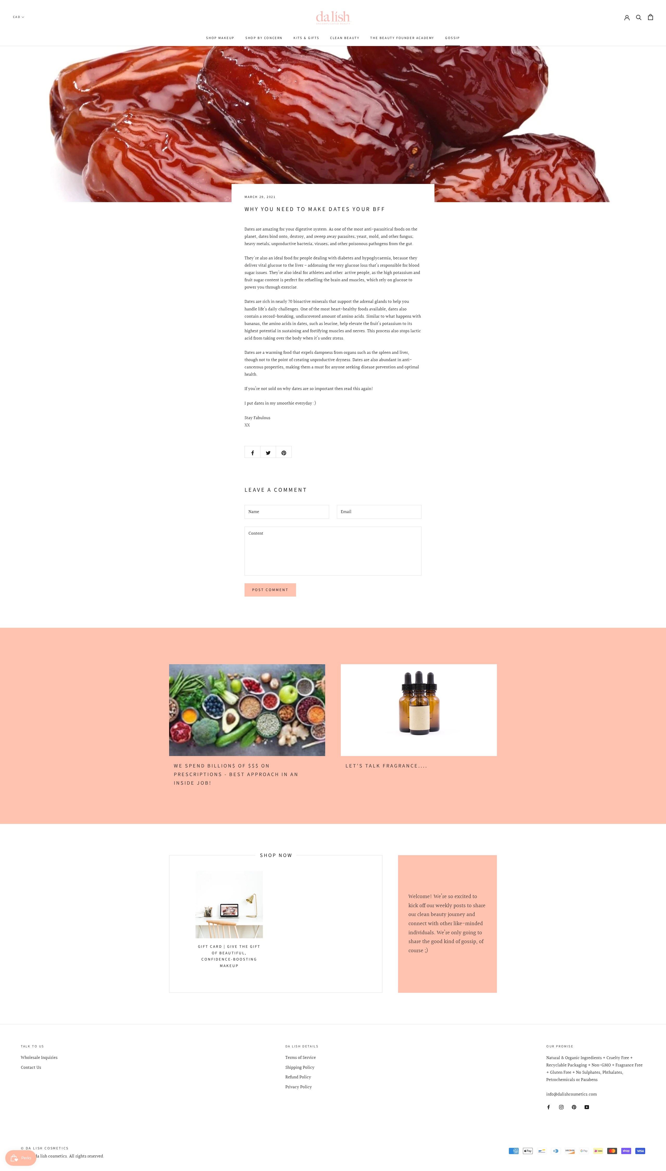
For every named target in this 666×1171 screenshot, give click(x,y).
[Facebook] (548, 1107)
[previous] (169, 924)
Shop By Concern (264, 38)
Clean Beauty (344, 38)
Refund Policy (298, 1077)
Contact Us (31, 1067)
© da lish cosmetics (45, 1148)
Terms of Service (300, 1057)
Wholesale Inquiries (39, 1057)
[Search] (639, 17)
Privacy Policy (298, 1087)
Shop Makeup (220, 38)
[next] (382, 924)
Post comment (270, 590)
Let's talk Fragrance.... (386, 766)
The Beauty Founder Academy (402, 38)
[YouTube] (587, 1107)
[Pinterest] (574, 1107)
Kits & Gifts (306, 38)
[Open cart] (650, 17)
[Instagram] (561, 1107)
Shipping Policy (300, 1067)
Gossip (452, 38)
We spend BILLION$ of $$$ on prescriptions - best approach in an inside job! (236, 774)
